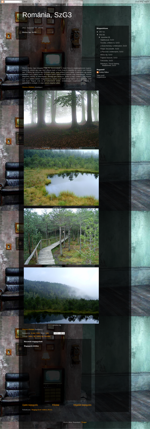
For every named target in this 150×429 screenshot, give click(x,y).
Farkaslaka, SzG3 (106, 60)
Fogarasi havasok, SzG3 (108, 58)
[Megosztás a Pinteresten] (63, 333)
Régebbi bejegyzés (82, 405)
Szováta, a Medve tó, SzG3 (109, 43)
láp (34, 336)
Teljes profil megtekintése (101, 76)
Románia (47, 336)
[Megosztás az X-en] (59, 333)
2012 (101, 35)
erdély (30, 336)
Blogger (83, 422)
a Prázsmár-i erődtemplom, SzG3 (111, 52)
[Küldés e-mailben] (55, 333)
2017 (101, 32)
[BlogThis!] (57, 333)
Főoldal (55, 405)
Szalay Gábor (104, 72)
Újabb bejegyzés (30, 405)
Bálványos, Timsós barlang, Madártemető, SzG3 (109, 64)
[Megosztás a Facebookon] (61, 333)
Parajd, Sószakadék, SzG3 (109, 49)
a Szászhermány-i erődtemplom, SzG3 (113, 46)
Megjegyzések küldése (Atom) (42, 410)
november (104, 37)
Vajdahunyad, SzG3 (107, 40)
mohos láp (39, 336)
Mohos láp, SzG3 (106, 55)
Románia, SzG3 (47, 15)
